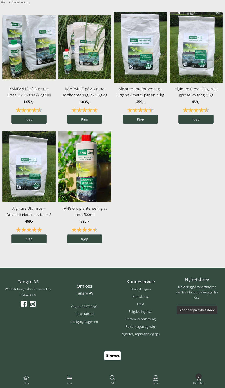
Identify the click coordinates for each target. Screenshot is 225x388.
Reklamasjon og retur (140, 326)
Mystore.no (28, 294)
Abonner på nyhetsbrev (197, 310)
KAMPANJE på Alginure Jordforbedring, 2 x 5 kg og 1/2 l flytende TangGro (84, 95)
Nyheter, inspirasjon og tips (141, 334)
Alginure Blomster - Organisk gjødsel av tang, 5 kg (28, 214)
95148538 (87, 314)
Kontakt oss (140, 296)
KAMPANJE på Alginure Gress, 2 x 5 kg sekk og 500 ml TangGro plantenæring (29, 95)
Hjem (4, 2)
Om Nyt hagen (141, 289)
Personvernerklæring (141, 319)
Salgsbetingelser (141, 311)
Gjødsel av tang (20, 2)
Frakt (140, 304)
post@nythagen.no (84, 321)
